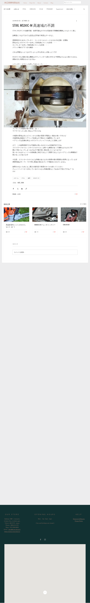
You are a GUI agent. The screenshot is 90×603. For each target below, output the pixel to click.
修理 (29, 178)
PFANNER (50, 9)
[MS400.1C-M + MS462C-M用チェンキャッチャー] (45, 214)
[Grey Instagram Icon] (45, 539)
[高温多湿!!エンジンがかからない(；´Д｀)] (16, 214)
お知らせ (16, 9)
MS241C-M (36, 178)
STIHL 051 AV (66, 225)
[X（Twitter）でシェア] (17, 189)
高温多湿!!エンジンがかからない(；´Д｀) (16, 226)
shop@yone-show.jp (14, 529)
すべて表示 (83, 204)
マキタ (41, 9)
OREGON (33, 9)
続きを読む (70, 9)
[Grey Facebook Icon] (40, 539)
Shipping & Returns (79, 519)
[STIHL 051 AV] (73, 214)
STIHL (24, 9)
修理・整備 (21, 182)
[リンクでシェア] (26, 189)
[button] (84, 9)
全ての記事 (7, 9)
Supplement (59, 9)
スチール (16, 178)
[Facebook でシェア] (13, 189)
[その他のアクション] (76, 21)
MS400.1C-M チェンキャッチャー (44, 225)
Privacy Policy (79, 521)
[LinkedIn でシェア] (22, 189)
